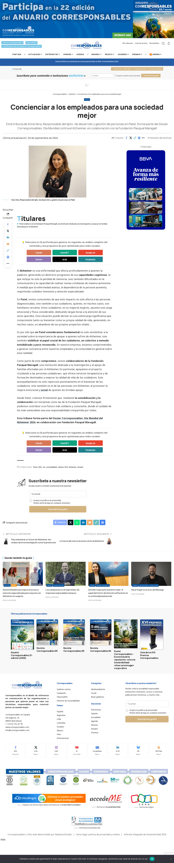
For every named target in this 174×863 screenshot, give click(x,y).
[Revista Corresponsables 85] (47, 632)
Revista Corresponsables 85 (47, 649)
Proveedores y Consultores (148, 585)
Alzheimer (73, 467)
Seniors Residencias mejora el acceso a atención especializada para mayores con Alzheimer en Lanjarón (22, 592)
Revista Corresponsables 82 (100, 649)
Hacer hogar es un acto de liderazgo (147, 589)
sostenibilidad (51, 467)
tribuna (61, 467)
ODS (40, 467)
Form (3, 839)
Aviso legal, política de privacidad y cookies (98, 834)
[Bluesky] (138, 751)
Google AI (90, 252)
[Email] (8, 244)
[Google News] (97, 751)
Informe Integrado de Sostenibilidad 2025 (145, 834)
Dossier (80, 467)
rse (44, 467)
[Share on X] (131, 138)
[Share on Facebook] (126, 138)
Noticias (7, 585)
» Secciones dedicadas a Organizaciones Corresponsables (137, 68)
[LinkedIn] (118, 751)
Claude (38, 252)
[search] (163, 43)
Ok (152, 859)
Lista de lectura (141, 43)
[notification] (168, 43)
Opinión (87, 99)
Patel (35, 467)
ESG (66, 467)
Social (14, 585)
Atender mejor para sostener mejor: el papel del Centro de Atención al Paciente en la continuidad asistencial (108, 592)
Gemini (38, 259)
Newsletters (154, 43)
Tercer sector (59, 585)
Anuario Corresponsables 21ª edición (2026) (21, 655)
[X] (36, 751)
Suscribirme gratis (57, 509)
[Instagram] (56, 751)
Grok (64, 259)
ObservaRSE (31, 42)
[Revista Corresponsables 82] (100, 632)
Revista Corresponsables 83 (73, 649)
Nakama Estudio (63, 834)
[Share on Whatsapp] (77, 522)
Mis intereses (127, 43)
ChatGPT (64, 252)
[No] (170, 859)
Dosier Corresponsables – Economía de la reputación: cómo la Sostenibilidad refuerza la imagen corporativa (124, 660)
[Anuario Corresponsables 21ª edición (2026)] (22, 634)
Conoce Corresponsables (12, 42)
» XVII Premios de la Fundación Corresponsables (21, 46)
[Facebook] (15, 751)
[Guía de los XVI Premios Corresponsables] (151, 634)
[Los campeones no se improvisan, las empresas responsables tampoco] (66, 574)
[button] (135, 138)
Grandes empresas (102, 585)
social (44, 390)
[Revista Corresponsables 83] (74, 632)
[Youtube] (77, 751)
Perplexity (90, 259)
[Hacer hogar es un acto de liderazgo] (151, 574)
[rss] (159, 751)
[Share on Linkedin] (8, 237)
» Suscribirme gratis (151, 75)
